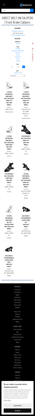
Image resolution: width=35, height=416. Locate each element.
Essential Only (17, 405)
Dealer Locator (17, 355)
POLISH (17, 59)
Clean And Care (17, 334)
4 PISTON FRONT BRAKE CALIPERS (18, 35)
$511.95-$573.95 (26, 118)
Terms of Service (17, 367)
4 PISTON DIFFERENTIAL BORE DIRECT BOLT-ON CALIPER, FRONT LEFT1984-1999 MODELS (9, 98)
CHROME (18, 55)
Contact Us (17, 375)
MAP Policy (17, 360)
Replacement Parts (17, 319)
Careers (17, 352)
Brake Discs (17, 297)
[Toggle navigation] (3, 4)
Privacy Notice (17, 362)
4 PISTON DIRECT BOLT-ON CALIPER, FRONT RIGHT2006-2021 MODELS (9, 178)
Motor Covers (17, 311)
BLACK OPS (18, 53)
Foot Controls (17, 302)
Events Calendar (17, 329)
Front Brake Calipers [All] (17, 31)
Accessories (17, 289)
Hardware (17, 307)
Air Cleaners (17, 292)
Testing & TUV (17, 339)
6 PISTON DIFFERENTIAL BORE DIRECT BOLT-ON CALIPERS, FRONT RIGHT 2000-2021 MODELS (9, 222)
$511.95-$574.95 (9, 112)
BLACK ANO (18, 48)
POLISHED (18, 61)
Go (31, 10)
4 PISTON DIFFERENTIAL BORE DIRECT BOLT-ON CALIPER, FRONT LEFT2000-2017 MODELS (26, 98)
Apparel (17, 295)
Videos (17, 342)
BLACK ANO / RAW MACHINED (18, 51)
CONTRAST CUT (18, 57)
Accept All (17, 410)
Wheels (17, 322)
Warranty (17, 378)
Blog (17, 332)
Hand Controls (17, 305)
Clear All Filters (18, 73)
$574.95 (9, 156)
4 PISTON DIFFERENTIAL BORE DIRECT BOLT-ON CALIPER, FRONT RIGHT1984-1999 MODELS (9, 142)
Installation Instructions (17, 337)
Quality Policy (17, 365)
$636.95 (26, 198)
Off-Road (17, 314)
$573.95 (26, 154)
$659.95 (26, 236)
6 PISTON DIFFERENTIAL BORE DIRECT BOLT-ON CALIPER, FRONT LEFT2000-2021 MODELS (26, 180)
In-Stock (18, 43)
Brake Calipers (17, 300)
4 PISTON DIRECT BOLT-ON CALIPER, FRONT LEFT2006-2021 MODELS (26, 140)
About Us (17, 350)
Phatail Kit (17, 316)
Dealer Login (17, 357)
